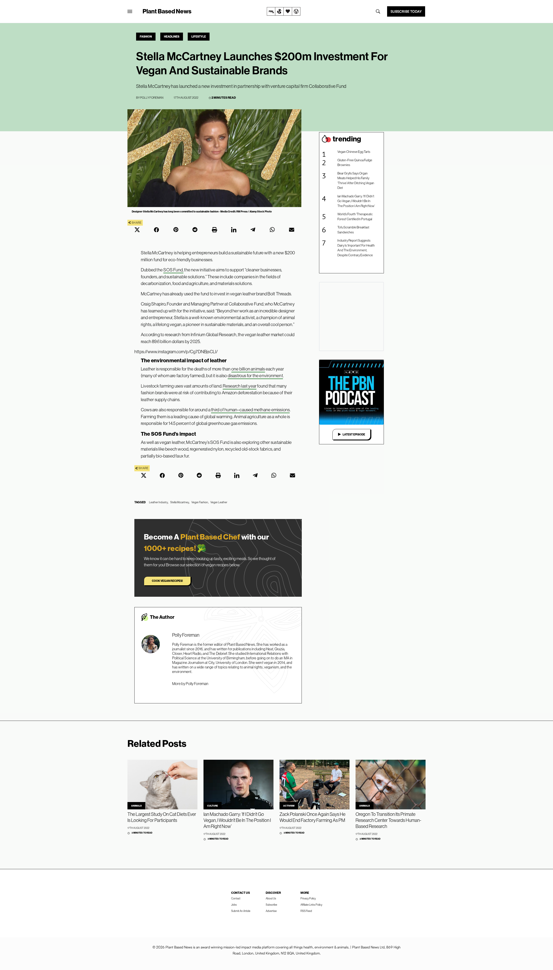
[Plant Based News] (130, 11)
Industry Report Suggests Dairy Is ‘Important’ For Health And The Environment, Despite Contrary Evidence (356, 247)
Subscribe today (406, 11)
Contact (235, 898)
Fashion (146, 36)
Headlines (171, 36)
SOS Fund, (173, 270)
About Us (271, 898)
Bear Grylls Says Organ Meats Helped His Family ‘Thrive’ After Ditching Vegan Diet (355, 180)
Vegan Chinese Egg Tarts (353, 152)
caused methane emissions (265, 410)
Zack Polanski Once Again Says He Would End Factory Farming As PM (312, 817)
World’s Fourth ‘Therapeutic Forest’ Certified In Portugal (355, 216)
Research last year (239, 386)
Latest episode (354, 434)
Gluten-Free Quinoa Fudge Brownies (354, 162)
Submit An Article (240, 911)
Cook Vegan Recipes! (167, 580)
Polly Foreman (151, 98)
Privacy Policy (308, 898)
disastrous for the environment (255, 375)
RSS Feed (306, 911)
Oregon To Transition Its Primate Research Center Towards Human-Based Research (388, 820)
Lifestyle (198, 36)
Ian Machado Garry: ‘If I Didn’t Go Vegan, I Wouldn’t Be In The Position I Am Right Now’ (356, 201)
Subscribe (271, 904)
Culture (212, 805)
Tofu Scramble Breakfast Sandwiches (353, 229)
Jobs (234, 904)
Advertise (271, 911)
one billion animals (248, 369)
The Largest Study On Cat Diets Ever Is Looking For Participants (161, 817)
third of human (224, 410)
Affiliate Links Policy (311, 904)
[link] (283, 11)
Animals (136, 805)
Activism (288, 805)
